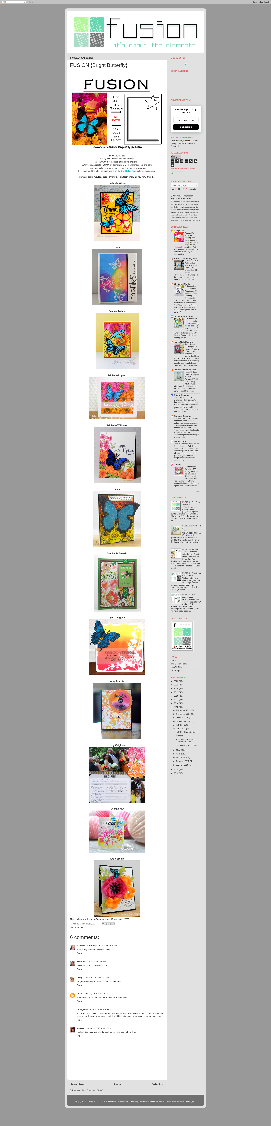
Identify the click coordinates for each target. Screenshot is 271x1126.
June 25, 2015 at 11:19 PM (99, 1028)
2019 (176, 692)
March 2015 (181, 757)
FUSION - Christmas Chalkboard (191, 574)
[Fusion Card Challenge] (186, 64)
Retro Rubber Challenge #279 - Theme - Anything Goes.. (192, 347)
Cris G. (80, 994)
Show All (198, 491)
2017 (176, 700)
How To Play (176, 667)
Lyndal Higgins (117, 617)
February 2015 (183, 761)
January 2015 (182, 765)
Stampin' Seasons (182, 416)
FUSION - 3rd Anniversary (188, 595)
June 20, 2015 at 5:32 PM (97, 978)
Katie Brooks (117, 858)
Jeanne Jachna (117, 311)
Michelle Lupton (117, 375)
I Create (177, 464)
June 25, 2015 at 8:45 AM (100, 1010)
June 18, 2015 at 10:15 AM (105, 946)
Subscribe (186, 127)
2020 (176, 688)
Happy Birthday (191, 372)
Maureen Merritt (84, 946)
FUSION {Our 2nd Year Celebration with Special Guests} (191, 551)
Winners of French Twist (186, 745)
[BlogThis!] (105, 923)
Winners (179, 736)
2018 (176, 696)
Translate (192, 189)
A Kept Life (179, 231)
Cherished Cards (182, 284)
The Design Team (179, 664)
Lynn (117, 247)
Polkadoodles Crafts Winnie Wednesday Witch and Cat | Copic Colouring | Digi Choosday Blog (192, 292)
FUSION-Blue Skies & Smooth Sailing (185, 740)
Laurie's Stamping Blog (185, 370)
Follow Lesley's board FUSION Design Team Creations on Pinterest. (184, 143)
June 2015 (181, 729)
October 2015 (182, 718)
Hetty (79, 962)
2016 (176, 703)
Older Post (158, 1084)
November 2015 (183, 714)
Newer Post (77, 1084)
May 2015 (181, 750)
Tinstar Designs (181, 395)
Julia (117, 489)
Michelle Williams (117, 425)
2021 (176, 685)
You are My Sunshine (189, 234)
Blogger (191, 1101)
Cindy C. (81, 978)
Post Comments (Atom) (92, 1090)
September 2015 (184, 721)
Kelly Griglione (117, 745)
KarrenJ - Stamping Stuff (185, 258)
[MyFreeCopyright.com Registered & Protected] (186, 198)
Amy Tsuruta (117, 681)
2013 (176, 773)
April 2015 (181, 754)
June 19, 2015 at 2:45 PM (94, 962)
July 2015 (180, 725)
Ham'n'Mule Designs (183, 342)
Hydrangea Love (191, 261)
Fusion (80, 928)
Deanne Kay (117, 808)
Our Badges (176, 671)
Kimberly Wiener (117, 183)
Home (118, 1084)
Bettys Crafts (180, 441)
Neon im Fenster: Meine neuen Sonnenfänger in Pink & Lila (186, 445)
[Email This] (103, 923)
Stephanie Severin (117, 553)
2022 (176, 681)
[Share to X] (108, 923)
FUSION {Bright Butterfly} (187, 732)
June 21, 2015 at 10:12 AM (96, 994)
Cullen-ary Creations (184, 316)
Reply (79, 953)
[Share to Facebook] (111, 923)
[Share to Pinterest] (113, 923)
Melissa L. (82, 1028)
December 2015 (183, 710)
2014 (176, 770)
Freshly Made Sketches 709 (190, 468)
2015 (176, 707)
